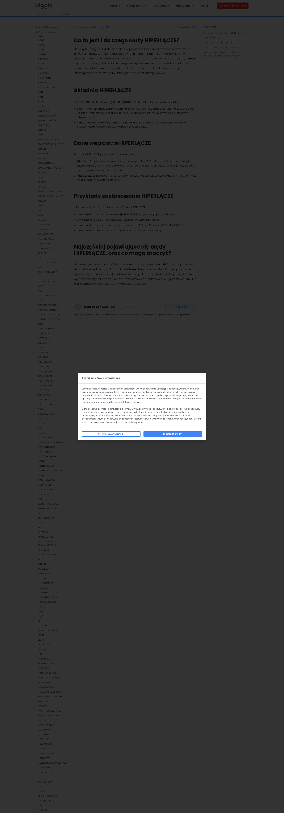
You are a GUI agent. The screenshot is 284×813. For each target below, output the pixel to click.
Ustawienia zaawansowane (111, 434)
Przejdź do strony (173, 434)
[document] (142, 406)
